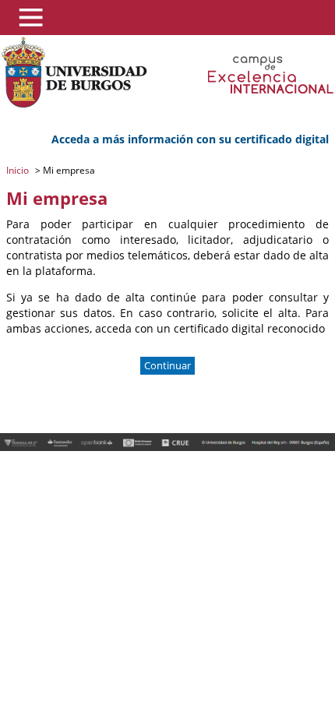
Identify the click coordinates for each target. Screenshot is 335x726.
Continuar (167, 365)
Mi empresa (68, 170)
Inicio (18, 170)
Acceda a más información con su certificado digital (190, 139)
